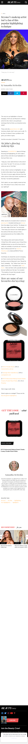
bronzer (23, 223)
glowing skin (4, 223)
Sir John (10, 500)
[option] (14, 435)
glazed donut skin (15, 129)
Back (3, 13)
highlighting (17, 500)
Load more (14, 738)
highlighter (16, 502)
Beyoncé (3, 500)
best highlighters (5, 502)
